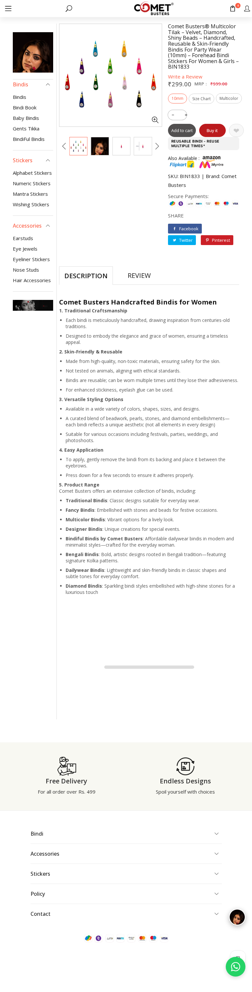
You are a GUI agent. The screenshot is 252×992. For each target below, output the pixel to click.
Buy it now (212, 132)
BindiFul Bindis (29, 139)
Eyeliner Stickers (31, 259)
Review (139, 275)
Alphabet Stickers (32, 172)
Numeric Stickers (32, 183)
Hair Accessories (32, 280)
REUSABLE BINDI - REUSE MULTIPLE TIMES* (195, 143)
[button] (8, 8)
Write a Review (185, 76)
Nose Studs (26, 269)
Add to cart (182, 130)
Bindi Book (24, 107)
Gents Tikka (26, 128)
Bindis (19, 97)
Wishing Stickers (31, 204)
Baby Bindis (26, 118)
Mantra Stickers (30, 194)
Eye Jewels (25, 248)
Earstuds (23, 238)
